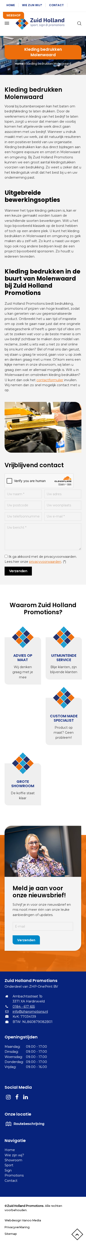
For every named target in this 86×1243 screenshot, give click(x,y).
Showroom (13, 1160)
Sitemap (11, 1233)
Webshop (13, 15)
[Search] (78, 23)
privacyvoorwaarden (45, 562)
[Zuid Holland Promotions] (43, 23)
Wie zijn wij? (32, 5)
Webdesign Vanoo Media (23, 1220)
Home (10, 5)
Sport (9, 1165)
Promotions (14, 1175)
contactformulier (49, 380)
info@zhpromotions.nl (30, 1012)
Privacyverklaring (17, 1227)
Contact (56, 5)
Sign (8, 1170)
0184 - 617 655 (24, 1007)
